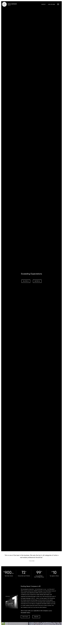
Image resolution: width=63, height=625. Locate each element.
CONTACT (43, 4)
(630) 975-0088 (51, 4)
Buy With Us (26, 281)
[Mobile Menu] (58, 4)
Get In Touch (25, 616)
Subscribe (36, 616)
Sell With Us (37, 281)
